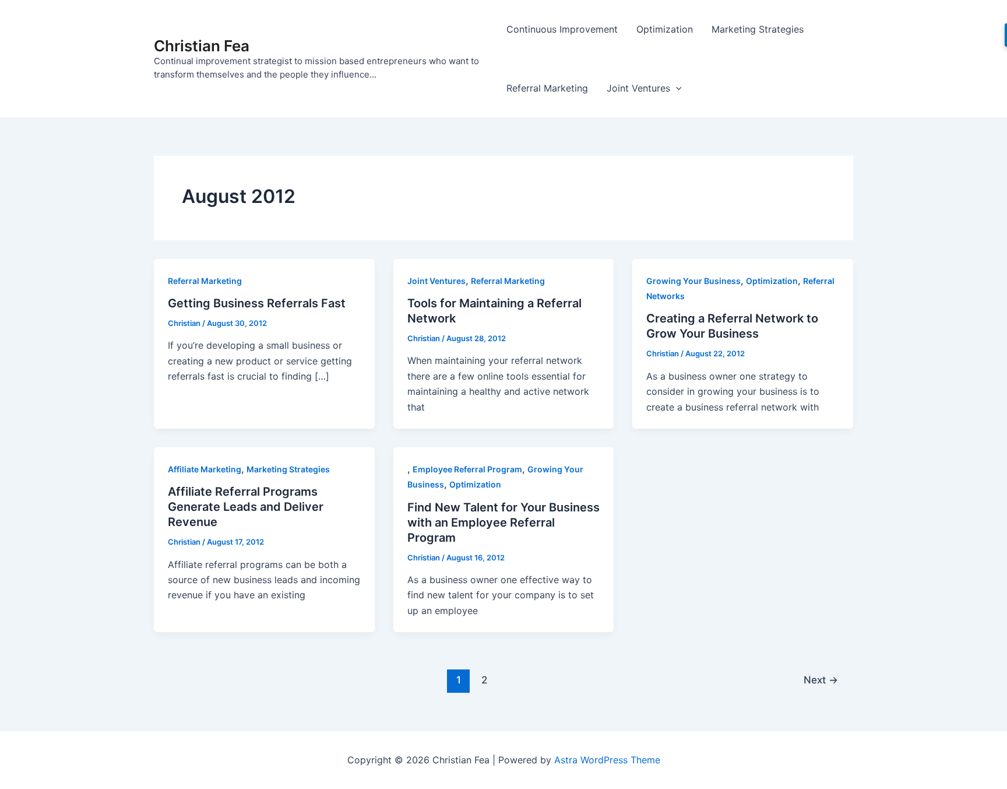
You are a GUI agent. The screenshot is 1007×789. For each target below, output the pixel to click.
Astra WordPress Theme (607, 760)
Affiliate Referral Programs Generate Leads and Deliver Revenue (245, 507)
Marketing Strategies (758, 29)
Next (821, 680)
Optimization (664, 29)
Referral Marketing (547, 88)
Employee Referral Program (467, 469)
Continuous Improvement (562, 29)
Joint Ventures (638, 88)
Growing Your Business (693, 281)
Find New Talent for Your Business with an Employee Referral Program (503, 522)
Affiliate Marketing (204, 469)
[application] (676, 88)
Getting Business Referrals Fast (257, 303)
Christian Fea (201, 46)
